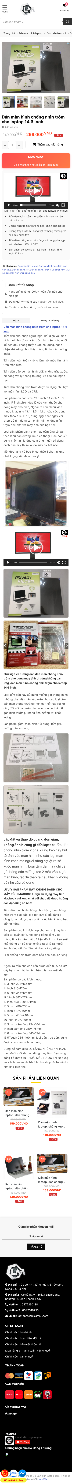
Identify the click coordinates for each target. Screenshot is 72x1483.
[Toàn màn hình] (63, 205)
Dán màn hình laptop (30, 33)
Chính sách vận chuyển (19, 1356)
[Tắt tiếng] (57, 205)
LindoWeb (42, 1479)
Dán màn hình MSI (61, 269)
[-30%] (52, 1116)
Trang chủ (9, 33)
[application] (36, 191)
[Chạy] (9, 205)
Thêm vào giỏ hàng (50, 144)
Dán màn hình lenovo (40, 269)
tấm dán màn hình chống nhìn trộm (18, 273)
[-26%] (18, 1178)
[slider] (33, 205)
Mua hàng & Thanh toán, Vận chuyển (28, 1350)
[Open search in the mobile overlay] (36, 21)
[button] (68, 44)
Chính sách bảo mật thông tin (23, 1344)
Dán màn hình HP (56, 33)
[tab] (16, 320)
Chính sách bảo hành (18, 1332)
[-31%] (18, 1105)
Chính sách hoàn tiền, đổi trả (23, 1338)
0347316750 (30, 1310)
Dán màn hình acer (48, 266)
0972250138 (30, 1304)
